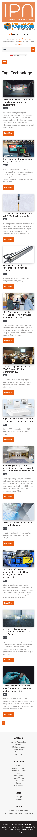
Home (18, 766)
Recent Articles (18, 781)
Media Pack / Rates (18, 771)
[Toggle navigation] (4, 62)
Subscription (18, 786)
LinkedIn (27, 39)
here (21, 42)
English (16, 55)
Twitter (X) (19, 39)
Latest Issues (18, 776)
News (5, 219)
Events (18, 773)
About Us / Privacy (18, 768)
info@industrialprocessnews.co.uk (21, 813)
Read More (8, 133)
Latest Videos (18, 778)
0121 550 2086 (22, 811)
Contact (18, 783)
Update (5, 108)
